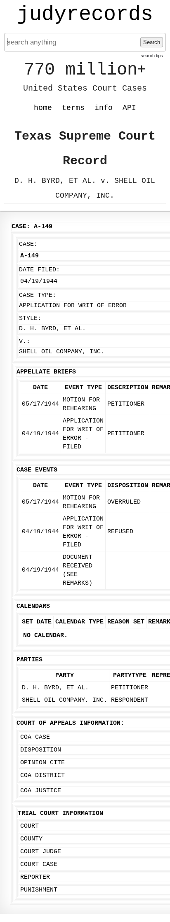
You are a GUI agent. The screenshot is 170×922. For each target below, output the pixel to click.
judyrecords (85, 14)
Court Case (38, 864)
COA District (42, 775)
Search (151, 42)
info (103, 108)
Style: (30, 318)
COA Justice (40, 790)
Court (29, 826)
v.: (24, 341)
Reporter (35, 877)
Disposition (40, 750)
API (129, 108)
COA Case (35, 737)
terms (73, 108)
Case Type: (37, 295)
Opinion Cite (42, 762)
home (43, 108)
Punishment (38, 890)
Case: (28, 244)
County (31, 839)
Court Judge (40, 851)
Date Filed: (39, 269)
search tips (152, 55)
